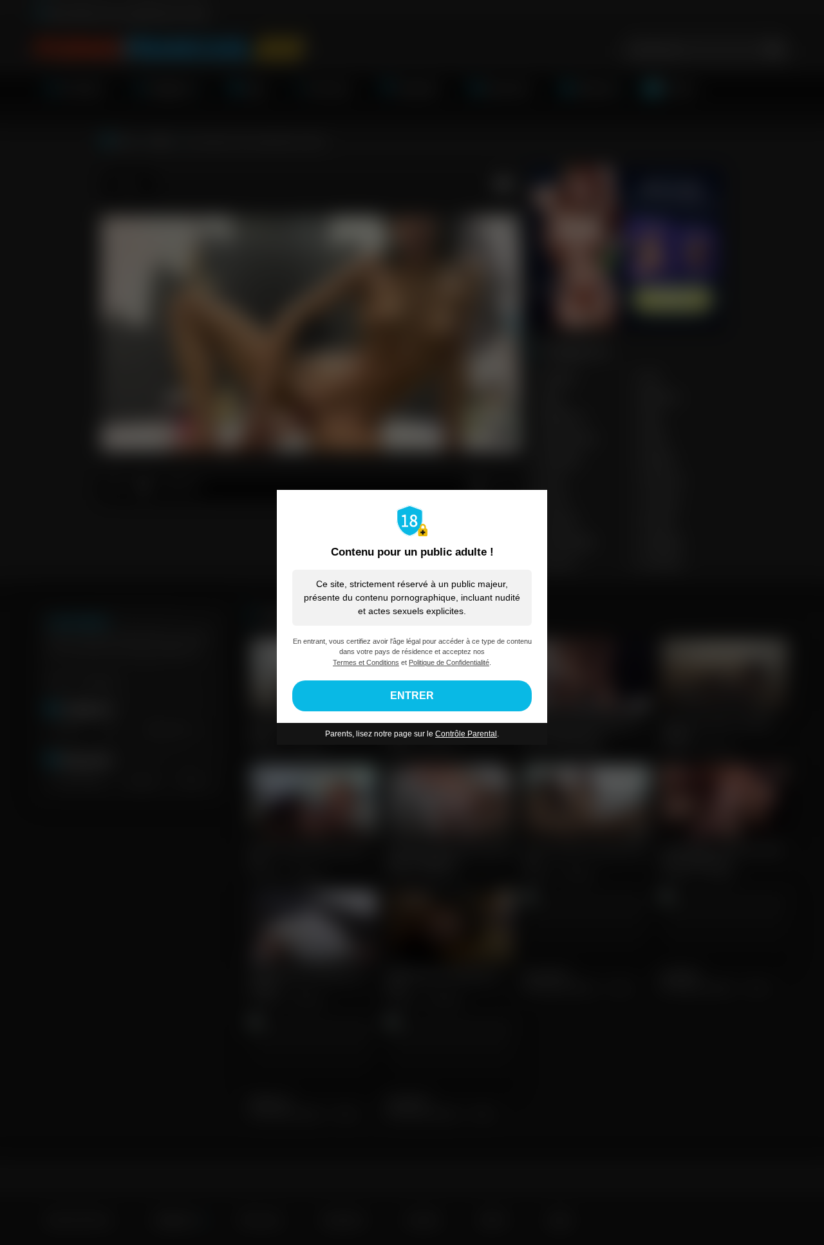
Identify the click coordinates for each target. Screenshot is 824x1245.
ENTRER (412, 695)
